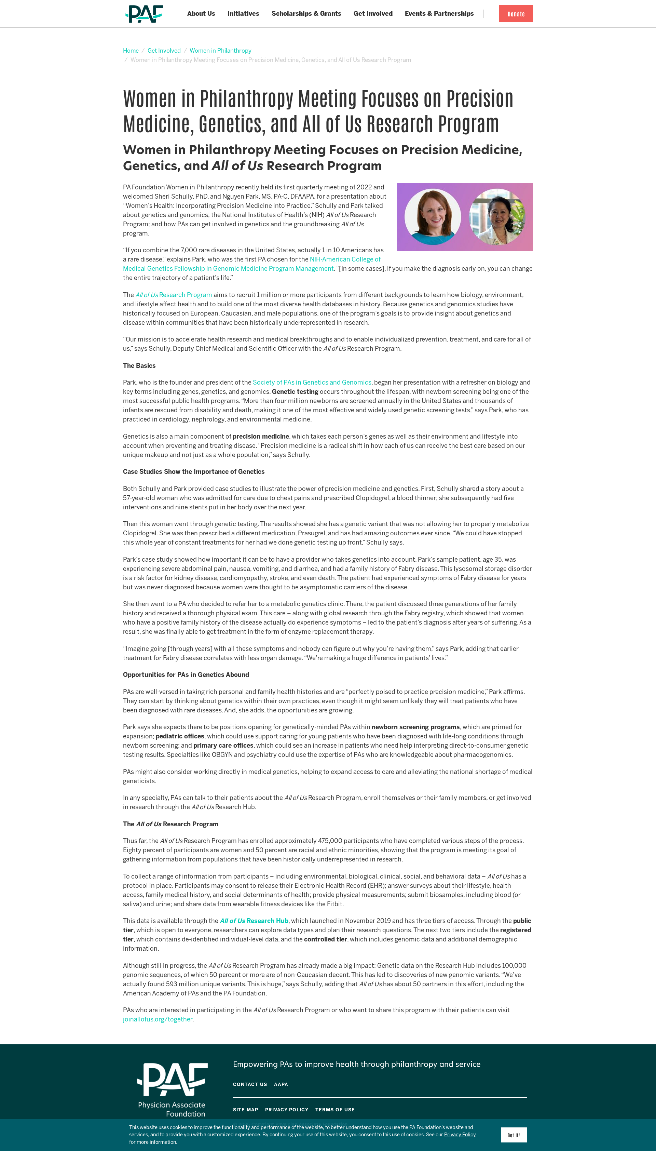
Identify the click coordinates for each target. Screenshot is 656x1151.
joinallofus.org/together (157, 1019)
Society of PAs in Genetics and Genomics (312, 382)
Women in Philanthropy (220, 50)
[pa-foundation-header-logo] (144, 14)
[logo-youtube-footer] (510, 1108)
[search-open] (489, 13)
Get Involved (164, 50)
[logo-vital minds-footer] (515, 1108)
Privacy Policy (460, 1135)
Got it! (514, 1135)
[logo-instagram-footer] (520, 1108)
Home (131, 50)
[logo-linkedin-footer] (525, 1108)
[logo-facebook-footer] (506, 1108)
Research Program (185, 295)
